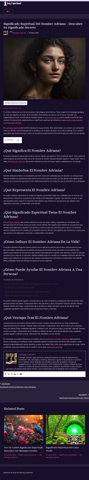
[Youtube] (21, 374)
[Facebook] (6, 374)
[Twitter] (18, 374)
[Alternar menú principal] (8, 11)
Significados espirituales (27, 455)
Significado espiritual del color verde (19, 288)
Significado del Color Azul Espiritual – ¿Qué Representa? (27, 292)
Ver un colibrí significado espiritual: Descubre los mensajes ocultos (31, 284)
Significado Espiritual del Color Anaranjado (22, 296)
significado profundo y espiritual (57, 339)
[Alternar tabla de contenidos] (17, 140)
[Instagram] (12, 374)
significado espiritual (52, 117)
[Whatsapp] (9, 374)
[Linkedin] (15, 374)
